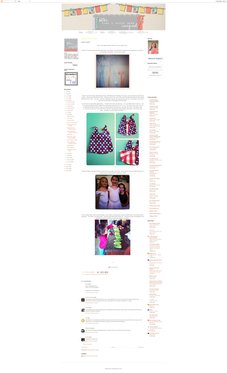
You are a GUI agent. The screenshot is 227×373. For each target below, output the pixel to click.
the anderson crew (154, 333)
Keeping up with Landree (156, 165)
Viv (86, 318)
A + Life (151, 299)
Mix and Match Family (155, 320)
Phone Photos (105, 274)
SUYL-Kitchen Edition (72, 140)
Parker (99, 274)
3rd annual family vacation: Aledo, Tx (72, 132)
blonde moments (154, 152)
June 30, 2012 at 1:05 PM (91, 332)
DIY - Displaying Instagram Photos (72, 142)
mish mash (69, 118)
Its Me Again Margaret (155, 213)
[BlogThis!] (102, 272)
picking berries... (71, 145)
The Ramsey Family (155, 178)
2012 (67, 100)
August (69, 110)
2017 (67, 91)
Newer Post (84, 347)
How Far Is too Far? (154, 311)
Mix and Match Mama (155, 223)
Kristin (87, 337)
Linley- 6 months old (154, 114)
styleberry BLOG (154, 106)
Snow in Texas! (153, 201)
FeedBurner (158, 75)
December (69, 102)
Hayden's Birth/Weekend (155, 185)
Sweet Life (152, 194)
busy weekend (70, 147)
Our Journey (153, 130)
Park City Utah (153, 277)
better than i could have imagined (71, 137)
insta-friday (69, 134)
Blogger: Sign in (153, 211)
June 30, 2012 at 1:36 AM (91, 302)
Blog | (151, 309)
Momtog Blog (153, 294)
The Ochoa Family (154, 188)
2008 (67, 170)
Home (112, 347)
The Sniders (153, 183)
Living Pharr (153, 118)
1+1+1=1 (152, 230)
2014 (67, 96)
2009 (67, 168)
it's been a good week (72, 122)
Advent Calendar (153, 148)
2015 (67, 94)
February (69, 159)
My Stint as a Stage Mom (155, 295)
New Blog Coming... (154, 316)
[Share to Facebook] (106, 272)
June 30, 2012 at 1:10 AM (91, 292)
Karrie (86, 307)
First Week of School (154, 138)
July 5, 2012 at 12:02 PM (91, 341)
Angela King (88, 328)
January (69, 161)
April (68, 155)
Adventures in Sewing (90, 274)
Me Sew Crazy (121, 105)
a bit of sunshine (154, 326)
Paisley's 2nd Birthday (154, 131)
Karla (86, 284)
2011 (67, 164)
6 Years (151, 179)
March (68, 157)
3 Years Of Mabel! (153, 300)
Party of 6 (152, 306)
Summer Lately (153, 143)
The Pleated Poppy (154, 289)
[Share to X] (104, 272)
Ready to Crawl (153, 190)
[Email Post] (98, 272)
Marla (88, 272)
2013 (67, 98)
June (68, 114)
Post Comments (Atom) (93, 350)
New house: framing (154, 290)
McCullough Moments (155, 142)
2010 (67, 166)
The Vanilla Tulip (153, 315)
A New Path (152, 102)
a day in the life (70, 120)
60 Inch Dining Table (154, 107)
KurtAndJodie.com (154, 208)
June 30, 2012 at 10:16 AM (91, 313)
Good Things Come (154, 304)
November (69, 104)
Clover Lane (153, 253)
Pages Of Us (153, 123)
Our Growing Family (154, 200)
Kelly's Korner (153, 276)
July (68, 112)
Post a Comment (88, 344)
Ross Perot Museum (154, 166)
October (69, 106)
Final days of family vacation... (71, 125)
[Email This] (101, 272)
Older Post (140, 347)
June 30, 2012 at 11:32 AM (91, 323)
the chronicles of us (154, 147)
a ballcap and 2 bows (155, 205)
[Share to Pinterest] (107, 272)
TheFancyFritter (89, 297)
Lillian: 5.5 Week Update (155, 119)
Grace (96, 274)
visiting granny (70, 116)
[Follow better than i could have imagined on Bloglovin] (155, 59)
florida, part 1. (152, 334)
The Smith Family (154, 158)
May (68, 153)
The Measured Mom (154, 244)
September (70, 108)
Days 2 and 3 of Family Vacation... (72, 128)
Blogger (120, 368)
